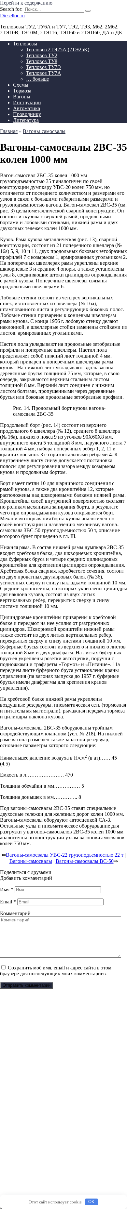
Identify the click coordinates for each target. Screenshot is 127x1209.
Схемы (20, 85)
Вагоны (21, 96)
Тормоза (22, 90)
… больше (37, 79)
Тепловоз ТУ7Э (43, 67)
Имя (6, 889)
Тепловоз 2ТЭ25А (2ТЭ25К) (57, 49)
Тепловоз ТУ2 (41, 55)
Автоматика (26, 108)
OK (91, 1201)
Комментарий (15, 913)
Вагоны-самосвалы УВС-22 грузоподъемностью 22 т (64, 855)
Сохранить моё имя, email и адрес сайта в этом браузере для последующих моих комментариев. (55, 970)
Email (8, 901)
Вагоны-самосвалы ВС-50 (85, 861)
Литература (26, 120)
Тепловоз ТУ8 (41, 61)
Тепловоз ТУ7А (43, 73)
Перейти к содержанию (26, 3)
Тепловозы (25, 43)
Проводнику (27, 114)
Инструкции (27, 102)
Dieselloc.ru (12, 15)
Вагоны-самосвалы (30, 861)
